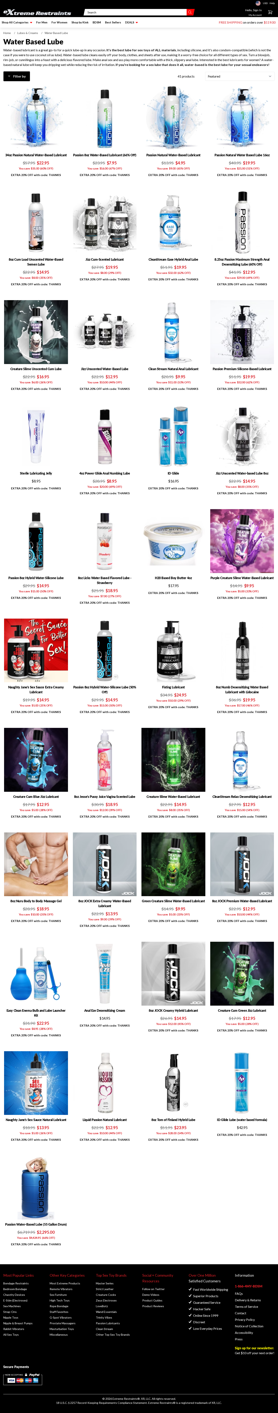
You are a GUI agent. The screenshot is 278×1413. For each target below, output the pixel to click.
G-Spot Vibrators (61, 1317)
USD (259, 3)
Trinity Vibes (104, 1317)
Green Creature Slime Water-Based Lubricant (173, 901)
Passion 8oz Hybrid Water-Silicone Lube (35, 578)
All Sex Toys (11, 1334)
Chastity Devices (14, 1294)
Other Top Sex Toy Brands (113, 1334)
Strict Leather (105, 1289)
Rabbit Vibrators (13, 1329)
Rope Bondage (59, 1306)
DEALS (129, 22)
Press (239, 1339)
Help (272, 3)
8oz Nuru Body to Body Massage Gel (35, 901)
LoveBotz (102, 1306)
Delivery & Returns (248, 1300)
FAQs (239, 1293)
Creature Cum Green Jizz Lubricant (242, 1010)
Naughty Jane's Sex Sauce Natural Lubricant (36, 1120)
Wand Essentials (106, 1311)
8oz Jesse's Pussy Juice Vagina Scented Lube (104, 796)
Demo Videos (150, 1294)
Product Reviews (153, 1306)
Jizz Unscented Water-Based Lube (104, 369)
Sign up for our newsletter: (254, 1348)
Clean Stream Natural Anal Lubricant (173, 369)
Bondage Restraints (16, 1283)
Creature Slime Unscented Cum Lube (36, 369)
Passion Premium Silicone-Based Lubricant (242, 369)
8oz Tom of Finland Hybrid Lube (173, 1120)
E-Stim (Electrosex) (15, 1300)
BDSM (97, 22)
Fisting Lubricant (173, 687)
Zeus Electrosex (106, 1300)
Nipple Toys (10, 1317)
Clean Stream (104, 1329)
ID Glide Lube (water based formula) (242, 1120)
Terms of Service (246, 1306)
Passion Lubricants (108, 1323)
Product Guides (152, 1300)
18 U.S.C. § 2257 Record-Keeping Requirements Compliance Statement (101, 1402)
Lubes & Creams (27, 33)
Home (7, 33)
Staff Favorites (59, 1311)
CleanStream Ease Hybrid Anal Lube (173, 259)
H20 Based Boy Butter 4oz (173, 578)
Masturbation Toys (62, 1329)
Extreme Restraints (125, 1398)
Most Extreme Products (65, 1283)
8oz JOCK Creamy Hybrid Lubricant (173, 1010)
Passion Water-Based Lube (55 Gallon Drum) (36, 1224)
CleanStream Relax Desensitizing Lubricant (242, 796)
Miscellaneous (59, 1334)
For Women (59, 22)
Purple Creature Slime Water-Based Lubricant (242, 578)
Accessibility (244, 1332)
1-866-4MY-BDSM (248, 1286)
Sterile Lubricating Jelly (36, 473)
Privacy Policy (245, 1319)
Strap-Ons (10, 1311)
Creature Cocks (106, 1294)
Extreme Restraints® (161, 1402)
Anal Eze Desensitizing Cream (104, 1010)
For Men (41, 22)
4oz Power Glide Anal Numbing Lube (104, 473)
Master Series (105, 1283)
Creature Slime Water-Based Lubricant (173, 796)
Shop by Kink (80, 22)
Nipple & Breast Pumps (18, 1323)
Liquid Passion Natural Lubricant (105, 1120)
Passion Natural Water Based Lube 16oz (242, 155)
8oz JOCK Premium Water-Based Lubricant (242, 901)
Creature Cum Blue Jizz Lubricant (36, 796)
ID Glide (173, 473)
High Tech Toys (60, 1300)
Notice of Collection (249, 1326)
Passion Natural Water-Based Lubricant (173, 155)
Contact (240, 1313)
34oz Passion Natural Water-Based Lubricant (36, 155)
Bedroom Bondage (15, 1289)
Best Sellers (113, 22)
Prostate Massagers (63, 1323)
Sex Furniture (58, 1294)
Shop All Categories (15, 22)
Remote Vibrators (61, 1289)
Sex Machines (12, 1306)
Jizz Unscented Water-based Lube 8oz (242, 473)
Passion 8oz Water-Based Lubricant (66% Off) (104, 155)
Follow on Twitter (153, 1289)
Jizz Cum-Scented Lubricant (104, 259)
